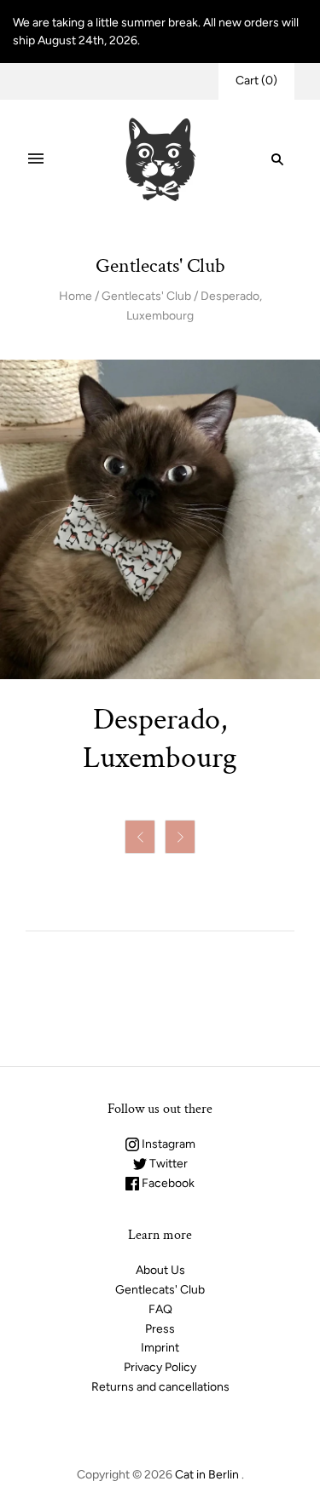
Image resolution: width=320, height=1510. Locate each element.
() (256, 80)
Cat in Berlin (207, 1474)
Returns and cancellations (160, 1387)
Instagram (167, 1144)
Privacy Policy (160, 1367)
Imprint (160, 1347)
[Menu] (36, 159)
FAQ (160, 1309)
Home (75, 296)
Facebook (167, 1183)
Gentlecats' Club (146, 296)
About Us (160, 1270)
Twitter (167, 1163)
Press (160, 1329)
